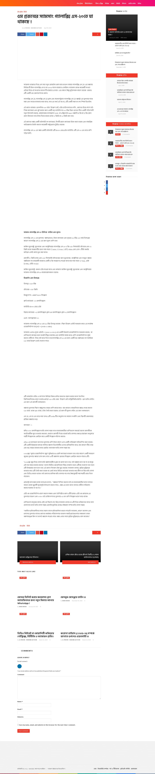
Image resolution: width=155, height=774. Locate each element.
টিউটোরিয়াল (88, 4)
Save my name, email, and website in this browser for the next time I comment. (47, 725)
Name (20, 702)
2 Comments (126, 134)
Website (20, 717)
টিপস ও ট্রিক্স (99, 4)
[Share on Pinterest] (41, 34)
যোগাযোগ (134, 769)
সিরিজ (107, 4)
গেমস (112, 4)
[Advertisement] (122, 230)
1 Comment (127, 157)
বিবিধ (139, 4)
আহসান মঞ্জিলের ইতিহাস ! (124, 100)
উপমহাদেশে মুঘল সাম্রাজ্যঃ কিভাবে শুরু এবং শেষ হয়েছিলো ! (125, 63)
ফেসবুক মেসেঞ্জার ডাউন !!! (73, 597)
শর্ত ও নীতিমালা (114, 769)
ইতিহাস (124, 4)
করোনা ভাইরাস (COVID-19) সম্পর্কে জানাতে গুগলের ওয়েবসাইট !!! (77, 635)
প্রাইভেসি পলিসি (125, 769)
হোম (95, 769)
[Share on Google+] (37, 34)
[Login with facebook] (19, 669)
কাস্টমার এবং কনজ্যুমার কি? (122, 53)
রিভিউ (118, 4)
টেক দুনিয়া (80, 4)
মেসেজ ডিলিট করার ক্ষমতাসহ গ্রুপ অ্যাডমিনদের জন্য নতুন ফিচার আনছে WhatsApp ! (35, 600)
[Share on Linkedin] (45, 34)
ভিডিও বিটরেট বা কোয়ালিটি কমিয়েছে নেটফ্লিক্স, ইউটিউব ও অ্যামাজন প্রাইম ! (35, 635)
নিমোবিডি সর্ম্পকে (103, 769)
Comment (20, 675)
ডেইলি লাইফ (132, 4)
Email (19, 709)
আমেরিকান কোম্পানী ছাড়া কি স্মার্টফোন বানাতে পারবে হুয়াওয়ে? (126, 91)
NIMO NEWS (23, 607)
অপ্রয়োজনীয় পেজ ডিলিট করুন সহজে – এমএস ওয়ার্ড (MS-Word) (126, 44)
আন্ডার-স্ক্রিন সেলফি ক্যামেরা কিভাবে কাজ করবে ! (125, 82)
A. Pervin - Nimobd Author (33, 28)
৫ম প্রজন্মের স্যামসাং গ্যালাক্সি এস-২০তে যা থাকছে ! (125, 110)
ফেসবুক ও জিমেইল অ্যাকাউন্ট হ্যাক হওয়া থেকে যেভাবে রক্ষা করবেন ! (125, 165)
